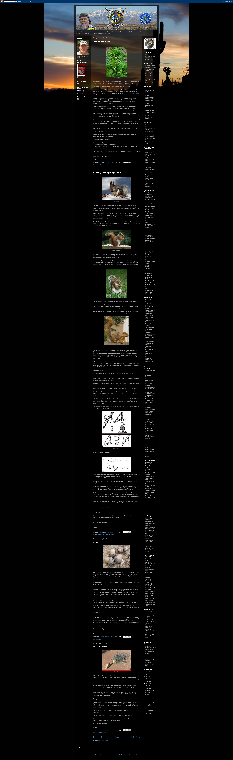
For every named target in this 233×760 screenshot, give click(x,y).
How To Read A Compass (149, 518)
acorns (99, 639)
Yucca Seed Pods (150, 244)
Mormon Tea (148, 283)
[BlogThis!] (125, 162)
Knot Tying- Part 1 (150, 512)
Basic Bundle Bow (150, 444)
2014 (147, 683)
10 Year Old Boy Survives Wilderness (149, 616)
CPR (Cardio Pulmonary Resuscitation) (149, 358)
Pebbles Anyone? (149, 203)
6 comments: (114, 532)
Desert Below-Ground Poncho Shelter (149, 117)
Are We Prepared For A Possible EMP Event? (149, 584)
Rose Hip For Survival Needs (149, 212)
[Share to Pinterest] (130, 162)
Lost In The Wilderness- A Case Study (150, 631)
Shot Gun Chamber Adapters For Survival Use (150, 375)
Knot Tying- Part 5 (150, 504)
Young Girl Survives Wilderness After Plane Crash (149, 625)
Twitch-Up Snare (149, 476)
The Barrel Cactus (150, 173)
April (148, 694)
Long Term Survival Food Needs (150, 197)
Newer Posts (98, 737)
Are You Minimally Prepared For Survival (150, 636)
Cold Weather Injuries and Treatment (148, 331)
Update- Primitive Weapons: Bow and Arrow (150, 380)
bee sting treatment (102, 165)
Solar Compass (149, 521)
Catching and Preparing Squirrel (107, 173)
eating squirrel (101, 534)
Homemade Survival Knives (149, 415)
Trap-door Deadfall (150, 490)
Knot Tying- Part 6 (150, 502)
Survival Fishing (149, 233)
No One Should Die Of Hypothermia (150, 310)
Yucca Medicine (100, 647)
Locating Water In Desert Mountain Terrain (150, 156)
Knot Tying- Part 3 (150, 508)
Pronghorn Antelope (150, 281)
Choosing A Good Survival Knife (149, 422)
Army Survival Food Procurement (150, 205)
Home (117, 737)
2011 (147, 688)
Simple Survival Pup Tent (149, 106)
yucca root (107, 732)
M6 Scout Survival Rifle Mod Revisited (150, 66)
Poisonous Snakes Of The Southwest (150, 650)
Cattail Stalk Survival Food (149, 235)
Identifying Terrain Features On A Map (150, 527)
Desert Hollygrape (150, 238)
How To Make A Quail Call (149, 418)
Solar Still (147, 186)
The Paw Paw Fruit (150, 231)
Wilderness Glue (149, 593)
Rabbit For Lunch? (150, 285)
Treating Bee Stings (101, 41)
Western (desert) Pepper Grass (149, 272)
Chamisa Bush (149, 290)
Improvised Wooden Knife (149, 439)
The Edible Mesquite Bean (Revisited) (149, 251)
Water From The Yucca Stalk (149, 166)
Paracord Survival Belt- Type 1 (150, 588)
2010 (147, 713)
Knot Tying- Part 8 (150, 498)
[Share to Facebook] (129, 162)
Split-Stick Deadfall (150, 488)
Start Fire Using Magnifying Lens (149, 135)
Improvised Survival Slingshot (150, 436)
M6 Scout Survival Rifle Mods (150, 80)
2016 (147, 679)
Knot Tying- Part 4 (150, 506)
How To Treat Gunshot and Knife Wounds (150, 307)
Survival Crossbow (150, 409)
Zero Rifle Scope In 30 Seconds (150, 406)
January (149, 697)
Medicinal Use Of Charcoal (149, 362)
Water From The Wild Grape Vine (149, 159)
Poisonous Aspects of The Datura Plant (150, 647)
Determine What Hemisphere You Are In (149, 532)
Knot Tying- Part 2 (150, 510)
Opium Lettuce (149, 300)
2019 (147, 672)
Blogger (138, 754)
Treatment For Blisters (149, 343)
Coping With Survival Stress (149, 314)
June (148, 692)
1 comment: (114, 730)
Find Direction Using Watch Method (149, 537)
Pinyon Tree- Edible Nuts (148, 293)
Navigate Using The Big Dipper (149, 545)
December (150, 690)
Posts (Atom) (104, 740)
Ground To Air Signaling (148, 612)
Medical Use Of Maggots (149, 317)
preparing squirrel (110, 534)
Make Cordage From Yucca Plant (150, 601)
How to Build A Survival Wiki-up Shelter (149, 102)
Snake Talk (148, 653)
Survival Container (150, 591)
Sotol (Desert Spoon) (148, 266)
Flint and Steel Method (149, 132)
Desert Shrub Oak (150, 215)
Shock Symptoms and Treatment (150, 335)
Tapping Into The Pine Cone (149, 209)
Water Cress (148, 248)
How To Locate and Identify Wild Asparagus (150, 256)
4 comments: (114, 162)
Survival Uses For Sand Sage (150, 302)
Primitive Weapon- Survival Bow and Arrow (150, 389)
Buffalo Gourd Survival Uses (149, 218)
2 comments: (114, 636)
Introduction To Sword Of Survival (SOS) (150, 56)
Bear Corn (148, 246)
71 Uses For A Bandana (149, 576)
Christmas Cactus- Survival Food (150, 225)
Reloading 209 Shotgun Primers (149, 399)
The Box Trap (148, 496)
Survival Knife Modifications (149, 412)
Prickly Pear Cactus (148, 278)
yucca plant (100, 732)
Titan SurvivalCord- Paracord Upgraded (150, 371)
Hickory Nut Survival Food (149, 228)
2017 (147, 676)
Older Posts (135, 737)
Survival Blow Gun (150, 425)
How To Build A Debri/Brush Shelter (150, 109)
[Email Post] (120, 162)
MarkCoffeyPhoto (124, 754)
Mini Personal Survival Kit (148, 73)
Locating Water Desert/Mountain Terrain (149, 180)
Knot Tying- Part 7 (150, 500)
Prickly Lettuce (149, 194)
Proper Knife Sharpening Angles (150, 392)
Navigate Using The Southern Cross (149, 542)
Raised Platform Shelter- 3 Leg (149, 98)
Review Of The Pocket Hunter (149, 384)
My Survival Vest (149, 82)
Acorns (96, 542)
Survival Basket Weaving (149, 566)
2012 (147, 685)
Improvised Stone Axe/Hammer (150, 427)
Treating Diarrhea (149, 341)
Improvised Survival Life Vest (150, 563)
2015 (147, 681)
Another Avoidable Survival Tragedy (150, 620)
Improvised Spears (150, 442)
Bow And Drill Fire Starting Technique (150, 139)
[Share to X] (127, 162)
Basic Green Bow (149, 449)
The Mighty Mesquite (148, 269)
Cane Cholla (148, 275)
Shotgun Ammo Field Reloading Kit (150, 396)
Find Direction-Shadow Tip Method (149, 550)
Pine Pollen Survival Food (149, 241)
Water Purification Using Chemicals (150, 151)
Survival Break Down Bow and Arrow (149, 432)
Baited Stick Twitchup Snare (149, 463)
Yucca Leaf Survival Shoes (149, 580)
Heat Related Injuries (148, 354)
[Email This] (123, 162)
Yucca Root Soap (149, 598)
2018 (147, 674)
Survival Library (149, 59)
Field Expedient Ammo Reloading (149, 403)
